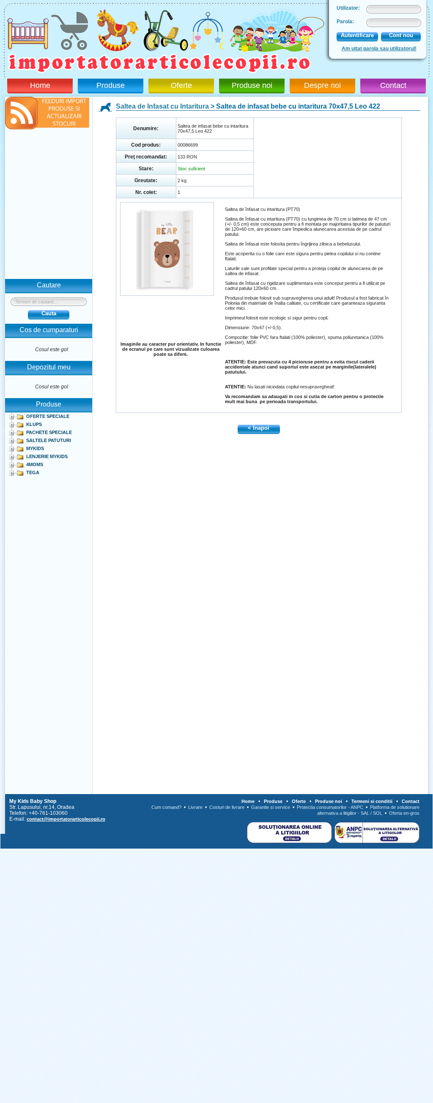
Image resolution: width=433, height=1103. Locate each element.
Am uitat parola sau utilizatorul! (379, 49)
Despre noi (322, 85)
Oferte (181, 85)
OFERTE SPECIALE (47, 416)
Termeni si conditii (371, 801)
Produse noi (252, 85)
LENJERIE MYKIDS (47, 456)
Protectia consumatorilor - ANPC (330, 807)
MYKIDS (35, 448)
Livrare (195, 807)
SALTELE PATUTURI (48, 440)
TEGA (32, 472)
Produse (110, 85)
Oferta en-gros (404, 813)
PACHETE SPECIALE (49, 432)
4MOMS (34, 464)
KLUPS (34, 424)
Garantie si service (270, 807)
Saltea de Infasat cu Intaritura (162, 106)
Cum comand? (166, 807)
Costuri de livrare (226, 807)
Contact (393, 85)
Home (40, 85)
